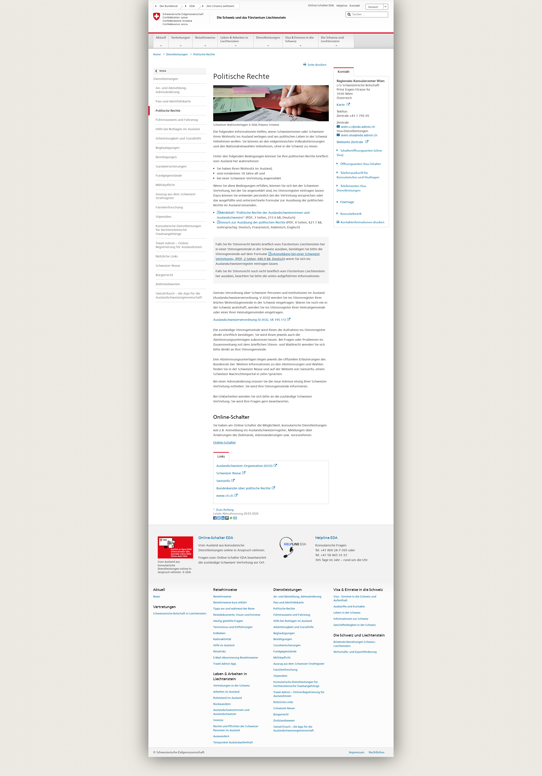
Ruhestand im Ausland (227, 697)
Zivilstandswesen (284, 720)
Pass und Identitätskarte (288, 602)
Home (157, 54)
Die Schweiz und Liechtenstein (332, 39)
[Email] (235, 517)
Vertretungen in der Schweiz (231, 685)
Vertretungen (180, 37)
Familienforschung (285, 669)
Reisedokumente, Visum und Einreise (236, 614)
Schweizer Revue (228, 473)
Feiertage (347, 202)
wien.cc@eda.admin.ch (358, 127)
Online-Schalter (224, 442)
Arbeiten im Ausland (226, 691)
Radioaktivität (222, 639)
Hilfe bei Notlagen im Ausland (292, 620)
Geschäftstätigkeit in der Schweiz (354, 625)
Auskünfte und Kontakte (349, 606)
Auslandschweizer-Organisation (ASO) (244, 466)
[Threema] (227, 517)
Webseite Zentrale (350, 142)
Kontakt (342, 72)
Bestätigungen (282, 639)
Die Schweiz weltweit (220, 6)
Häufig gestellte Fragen (228, 620)
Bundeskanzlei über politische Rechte (243, 488)
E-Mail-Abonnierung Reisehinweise (235, 657)
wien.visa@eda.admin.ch (359, 135)
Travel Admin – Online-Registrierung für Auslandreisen (298, 694)
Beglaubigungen (284, 633)
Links (219, 456)
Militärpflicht (281, 657)
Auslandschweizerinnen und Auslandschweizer (231, 712)
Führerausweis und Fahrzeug (291, 614)
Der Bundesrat (169, 6)
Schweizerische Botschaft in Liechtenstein (179, 613)
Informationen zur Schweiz (350, 618)
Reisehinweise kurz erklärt (230, 602)
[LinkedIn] (223, 517)
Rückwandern (222, 704)
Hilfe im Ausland (223, 645)
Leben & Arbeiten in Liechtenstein (234, 39)
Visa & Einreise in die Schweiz (299, 39)
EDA (192, 6)
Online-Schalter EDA (215, 538)
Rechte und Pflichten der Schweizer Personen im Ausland (235, 728)
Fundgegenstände (284, 651)
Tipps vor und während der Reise (233, 608)
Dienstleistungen (268, 37)
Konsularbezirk (351, 213)
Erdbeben (219, 633)
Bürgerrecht (281, 714)
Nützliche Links (283, 702)
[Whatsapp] (231, 517)
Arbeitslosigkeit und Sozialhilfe (293, 627)
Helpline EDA (326, 538)
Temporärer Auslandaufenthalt (233, 742)
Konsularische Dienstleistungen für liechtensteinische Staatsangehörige (296, 684)
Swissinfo (223, 481)
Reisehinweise (205, 37)
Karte (341, 105)
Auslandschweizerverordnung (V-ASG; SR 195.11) (249, 320)
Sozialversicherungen (287, 645)
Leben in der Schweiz (347, 612)
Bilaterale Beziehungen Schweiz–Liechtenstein (354, 644)
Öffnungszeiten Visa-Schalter (360, 164)
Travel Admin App (224, 663)
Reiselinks (219, 651)
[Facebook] (215, 517)
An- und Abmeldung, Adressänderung (297, 596)
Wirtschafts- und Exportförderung (355, 652)
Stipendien (280, 675)
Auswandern (221, 736)
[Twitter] (219, 517)
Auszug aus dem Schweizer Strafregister (298, 663)
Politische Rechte (284, 608)
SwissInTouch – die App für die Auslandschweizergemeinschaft (293, 728)
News (156, 596)
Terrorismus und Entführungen (233, 627)
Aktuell (161, 37)
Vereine (218, 720)
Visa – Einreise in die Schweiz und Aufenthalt (354, 598)
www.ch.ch (224, 496)
